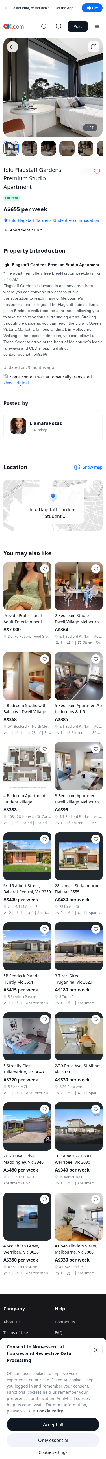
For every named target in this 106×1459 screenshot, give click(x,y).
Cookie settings (53, 1452)
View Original (16, 383)
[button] (97, 171)
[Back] (12, 46)
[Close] (96, 1350)
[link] (53, 426)
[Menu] (97, 26)
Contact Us (65, 1322)
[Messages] (58, 26)
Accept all (53, 1424)
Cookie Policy (50, 1411)
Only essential (53, 1440)
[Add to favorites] (44, 568)
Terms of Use (15, 1332)
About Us (12, 1322)
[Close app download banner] (5, 8)
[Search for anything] (43, 26)
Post (77, 26)
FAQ (58, 1332)
